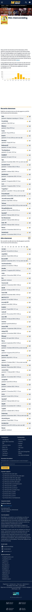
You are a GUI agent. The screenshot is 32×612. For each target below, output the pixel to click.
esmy (3, 273)
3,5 (19, 246)
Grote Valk (4, 292)
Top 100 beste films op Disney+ (10, 487)
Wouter (3, 428)
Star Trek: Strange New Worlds (24, 452)
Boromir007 (5, 258)
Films (7, 5)
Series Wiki (21, 585)
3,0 (16, 246)
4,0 (21, 246)
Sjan (3, 159)
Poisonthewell (5, 193)
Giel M (3, 287)
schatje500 (4, 379)
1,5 (8, 246)
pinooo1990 (5, 355)
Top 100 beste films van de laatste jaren (12, 483)
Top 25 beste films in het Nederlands (11, 497)
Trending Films (4, 437)
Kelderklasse (5, 575)
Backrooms (5, 449)
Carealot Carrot (6, 164)
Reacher (20, 443)
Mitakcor (4, 126)
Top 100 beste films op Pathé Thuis (11, 489)
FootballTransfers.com (7, 557)
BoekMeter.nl (5, 569)
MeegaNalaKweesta (7, 208)
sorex (3, 394)
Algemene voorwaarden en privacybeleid (11, 587)
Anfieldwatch (5, 577)
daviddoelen (5, 174)
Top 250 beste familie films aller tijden (11, 479)
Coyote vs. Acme (6, 445)
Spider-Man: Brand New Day (8, 442)
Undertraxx (4, 413)
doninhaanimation (6, 263)
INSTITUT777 (5, 297)
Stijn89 (3, 403)
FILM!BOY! (4, 155)
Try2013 (4, 408)
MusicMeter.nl (5, 567)
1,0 (5, 246)
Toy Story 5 (5, 453)
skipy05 (4, 179)
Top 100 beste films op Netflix (9, 485)
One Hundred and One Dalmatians (18, 5)
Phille (3, 350)
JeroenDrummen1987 (7, 198)
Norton (3, 227)
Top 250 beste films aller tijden (9, 473)
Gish (3, 116)
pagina (18, 60)
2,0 (10, 246)
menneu (4, 321)
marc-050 (4, 316)
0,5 (2, 246)
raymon (4, 360)
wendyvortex (5, 423)
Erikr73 (3, 135)
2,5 (13, 246)
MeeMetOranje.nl (6, 579)
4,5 (24, 246)
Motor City (4, 447)
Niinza (3, 341)
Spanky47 (4, 213)
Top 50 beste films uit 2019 (9, 495)
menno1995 (5, 326)
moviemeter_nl (7, 551)
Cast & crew (8, 12)
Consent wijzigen (26, 587)
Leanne (20, 445)
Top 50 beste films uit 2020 (9, 491)
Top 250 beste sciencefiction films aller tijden (13, 475)
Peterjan (4, 345)
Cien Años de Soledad (23, 455)
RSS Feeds (14, 589)
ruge (3, 374)
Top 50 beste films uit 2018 (9, 493)
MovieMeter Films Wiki (12, 585)
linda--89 (4, 222)
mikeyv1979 (5, 331)
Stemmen (16, 12)
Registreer (5, 584)
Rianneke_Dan (5, 365)
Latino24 (4, 312)
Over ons (19, 584)
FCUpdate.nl (5, 561)
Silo (19, 449)
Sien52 (3, 389)
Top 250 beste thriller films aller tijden (11, 477)
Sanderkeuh (5, 232)
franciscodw (5, 283)
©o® (3, 184)
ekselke (4, 268)
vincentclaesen (6, 418)
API (19, 589)
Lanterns (20, 441)
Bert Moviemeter (6, 218)
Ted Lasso (20, 447)
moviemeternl (7, 549)
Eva (2, 278)
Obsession (4, 455)
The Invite (4, 451)
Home (2, 5)
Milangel (4, 336)
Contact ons (12, 584)
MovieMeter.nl (5, 565)
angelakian (4, 254)
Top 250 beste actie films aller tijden (11, 481)
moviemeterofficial (8, 546)
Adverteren (25, 584)
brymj (3, 130)
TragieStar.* (5, 188)
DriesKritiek (5, 121)
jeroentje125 (5, 302)
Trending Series (21, 437)
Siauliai (4, 169)
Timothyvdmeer (6, 150)
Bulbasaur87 (5, 145)
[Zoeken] (26, 2)
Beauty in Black (22, 439)
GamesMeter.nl (6, 571)
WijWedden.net (6, 573)
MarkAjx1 (4, 140)
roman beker (5, 370)
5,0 (27, 246)
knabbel (4, 307)
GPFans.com (5, 563)
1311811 (4, 249)
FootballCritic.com (6, 559)
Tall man (4, 203)
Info (2, 12)
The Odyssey (5, 439)
